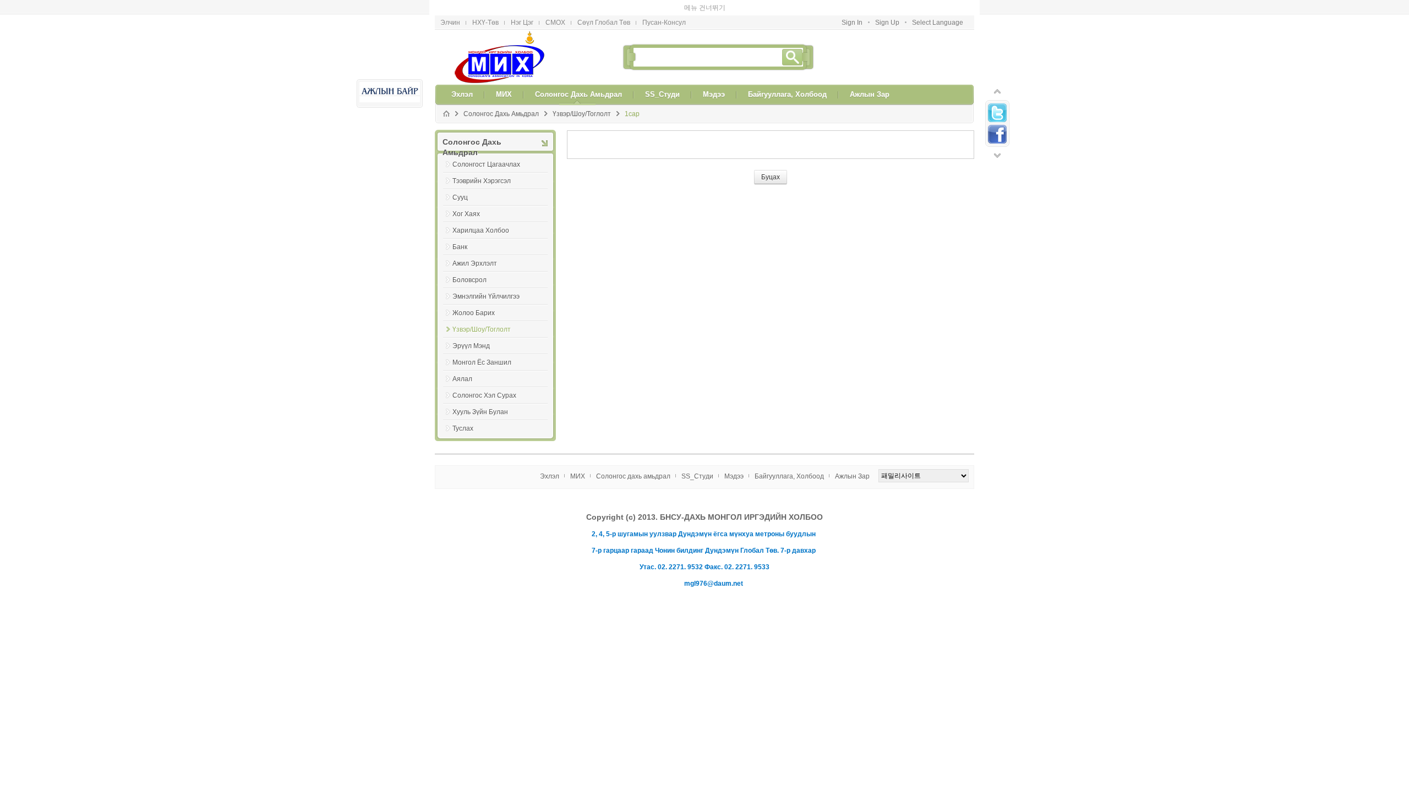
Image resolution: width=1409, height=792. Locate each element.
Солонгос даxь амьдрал (501, 98)
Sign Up (887, 7)
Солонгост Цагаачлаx (486, 149)
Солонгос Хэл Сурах (484, 380)
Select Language (937, 7)
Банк (459, 231)
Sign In (852, 7)
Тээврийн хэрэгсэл (481, 165)
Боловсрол (469, 264)
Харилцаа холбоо (480, 215)
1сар (632, 98)
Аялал (462, 363)
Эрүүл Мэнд (471, 330)
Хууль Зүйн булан (480, 396)
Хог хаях (466, 198)
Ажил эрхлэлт (474, 248)
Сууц (460, 182)
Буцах (770, 162)
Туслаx (462, 413)
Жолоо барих (473, 297)
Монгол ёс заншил (481, 347)
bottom (997, 140)
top (997, 76)
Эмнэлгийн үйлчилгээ (486, 281)
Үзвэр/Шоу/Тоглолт (582, 98)
